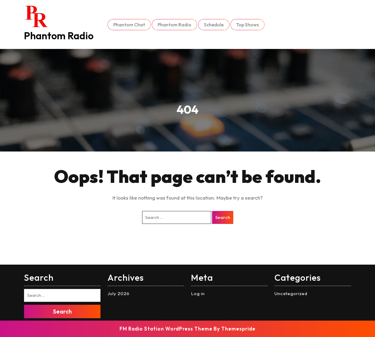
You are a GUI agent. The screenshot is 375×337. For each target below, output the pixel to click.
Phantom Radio (58, 35)
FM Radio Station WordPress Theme (166, 329)
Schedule (214, 25)
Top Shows (247, 25)
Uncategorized (291, 293)
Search (222, 217)
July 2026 (118, 293)
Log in (198, 293)
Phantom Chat (129, 25)
